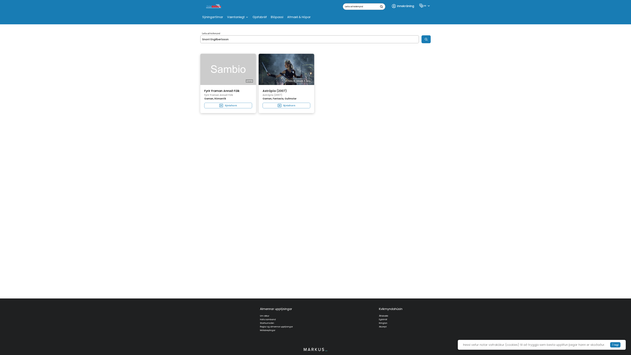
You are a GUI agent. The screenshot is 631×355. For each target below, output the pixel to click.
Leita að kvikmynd (211, 33)
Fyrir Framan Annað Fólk (222, 91)
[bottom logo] (315, 350)
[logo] (213, 6)
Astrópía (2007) (275, 91)
